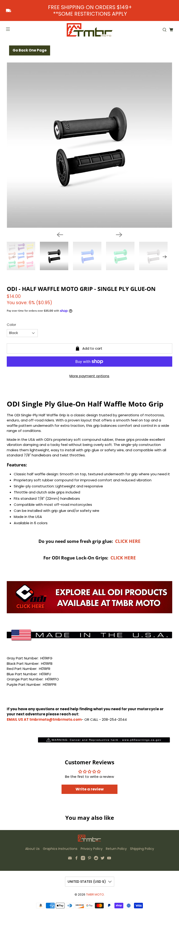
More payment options (89, 375)
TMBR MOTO (95, 894)
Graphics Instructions (60, 848)
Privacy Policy (92, 848)
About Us (32, 848)
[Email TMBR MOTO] (70, 859)
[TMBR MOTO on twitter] (102, 859)
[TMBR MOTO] (89, 29)
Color (11, 324)
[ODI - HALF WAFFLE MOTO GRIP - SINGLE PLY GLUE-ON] (89, 145)
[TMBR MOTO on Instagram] (83, 859)
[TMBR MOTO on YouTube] (109, 859)
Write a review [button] (90, 789)
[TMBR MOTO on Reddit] (96, 859)
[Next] (119, 234)
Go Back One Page (30, 50)
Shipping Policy (142, 848)
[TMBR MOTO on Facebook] (76, 859)
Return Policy (116, 848)
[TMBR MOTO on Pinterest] (89, 859)
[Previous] (59, 234)
